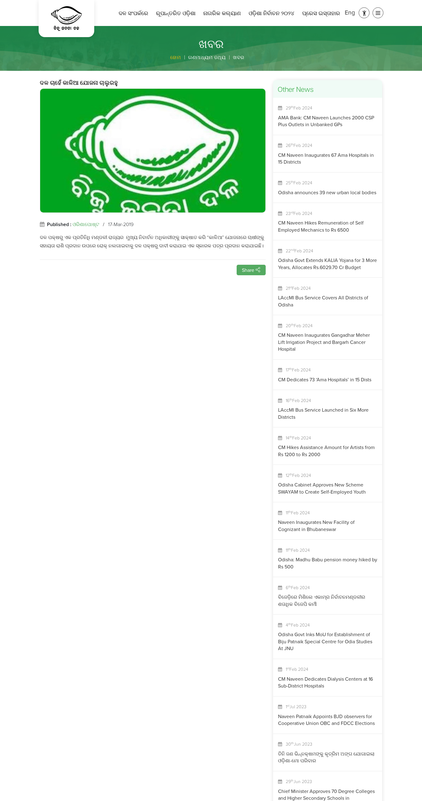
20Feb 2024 (297, 325)
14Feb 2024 (296, 438)
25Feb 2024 (297, 182)
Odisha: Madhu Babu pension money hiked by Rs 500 (327, 563)
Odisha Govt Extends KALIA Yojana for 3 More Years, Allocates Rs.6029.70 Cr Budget (327, 263)
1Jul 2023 (294, 706)
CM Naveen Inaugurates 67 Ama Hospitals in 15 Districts (326, 158)
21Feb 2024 (296, 288)
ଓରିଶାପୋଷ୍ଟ (86, 224)
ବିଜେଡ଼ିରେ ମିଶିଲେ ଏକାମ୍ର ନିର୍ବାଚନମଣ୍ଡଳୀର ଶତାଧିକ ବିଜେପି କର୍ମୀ (321, 600)
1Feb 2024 (295, 669)
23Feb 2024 (297, 213)
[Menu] (378, 12)
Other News (296, 90)
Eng (350, 12)
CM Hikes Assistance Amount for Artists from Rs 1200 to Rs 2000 (326, 450)
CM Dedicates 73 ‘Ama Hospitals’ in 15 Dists (324, 379)
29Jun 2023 (297, 781)
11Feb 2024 (296, 512)
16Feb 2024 (296, 400)
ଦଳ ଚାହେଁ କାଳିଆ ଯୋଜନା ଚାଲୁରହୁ (79, 83)
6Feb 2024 (296, 587)
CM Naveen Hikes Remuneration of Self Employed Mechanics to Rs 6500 (321, 226)
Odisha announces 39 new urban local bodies (327, 192)
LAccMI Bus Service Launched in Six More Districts (323, 413)
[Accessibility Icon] (364, 12)
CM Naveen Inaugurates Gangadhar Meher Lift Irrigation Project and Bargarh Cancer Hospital (324, 342)
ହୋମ (175, 57)
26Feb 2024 (297, 145)
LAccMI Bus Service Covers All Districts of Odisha (323, 301)
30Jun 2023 (297, 744)
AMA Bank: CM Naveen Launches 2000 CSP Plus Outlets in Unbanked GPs (326, 121)
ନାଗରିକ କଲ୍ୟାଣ (222, 13)
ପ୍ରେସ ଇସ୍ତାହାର (321, 13)
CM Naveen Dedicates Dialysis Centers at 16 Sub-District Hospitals (325, 682)
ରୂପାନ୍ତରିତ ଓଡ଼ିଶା (176, 13)
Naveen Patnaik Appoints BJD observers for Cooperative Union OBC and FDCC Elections (326, 719)
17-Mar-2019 (120, 224)
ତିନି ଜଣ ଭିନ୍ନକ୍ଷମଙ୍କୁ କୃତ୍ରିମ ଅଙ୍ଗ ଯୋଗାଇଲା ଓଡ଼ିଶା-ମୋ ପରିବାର (326, 757)
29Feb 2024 (297, 108)
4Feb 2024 (296, 625)
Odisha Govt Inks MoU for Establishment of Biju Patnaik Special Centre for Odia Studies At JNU (325, 641)
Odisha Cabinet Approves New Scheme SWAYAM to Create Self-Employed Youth (322, 488)
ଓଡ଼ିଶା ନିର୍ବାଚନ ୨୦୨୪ (271, 13)
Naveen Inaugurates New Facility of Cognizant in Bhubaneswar (316, 525)
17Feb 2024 (296, 369)
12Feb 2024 (296, 475)
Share (248, 270)
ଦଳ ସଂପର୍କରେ (133, 13)
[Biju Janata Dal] (66, 18)
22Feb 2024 (297, 250)
